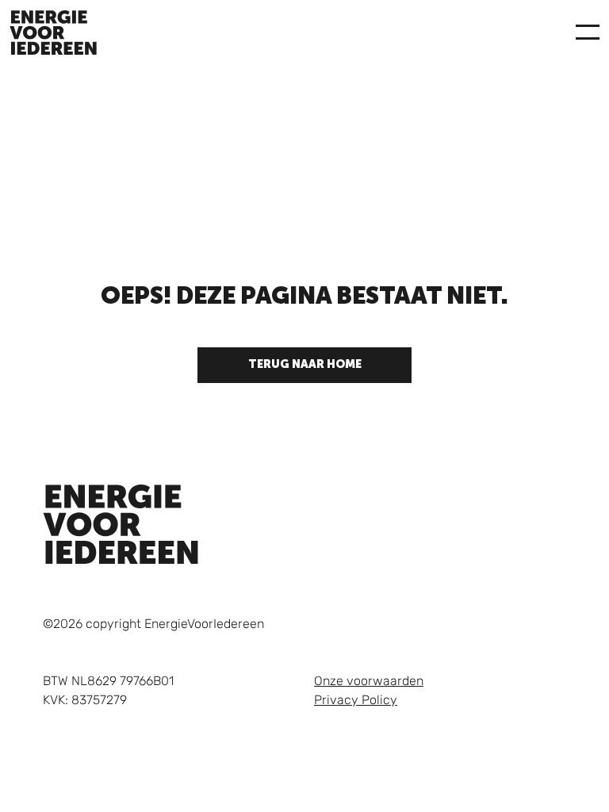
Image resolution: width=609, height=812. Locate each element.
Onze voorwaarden (368, 680)
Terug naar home (305, 364)
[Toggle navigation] (587, 32)
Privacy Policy (355, 699)
